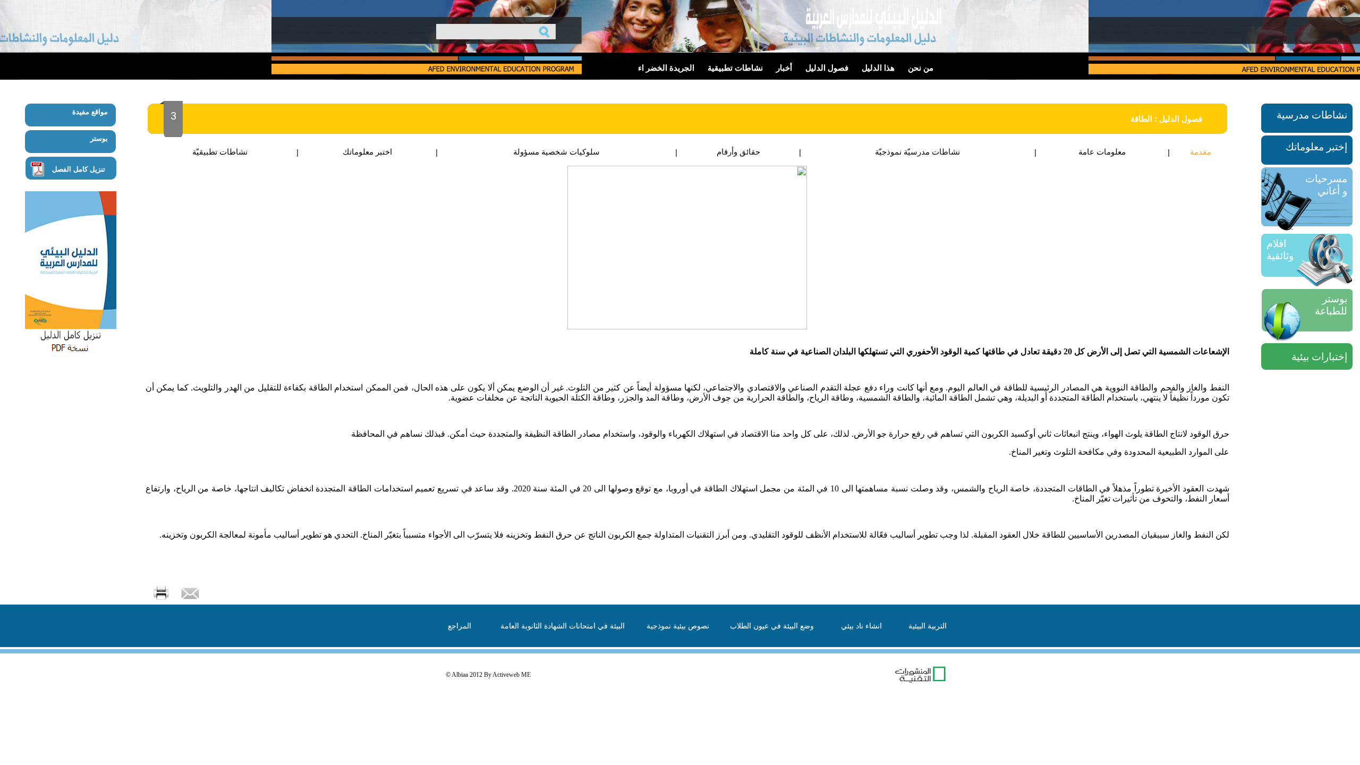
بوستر (99, 138)
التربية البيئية (927, 626)
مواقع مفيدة (90, 112)
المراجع (459, 626)
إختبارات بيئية (1319, 356)
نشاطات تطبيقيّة (220, 151)
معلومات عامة (1102, 151)
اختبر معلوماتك (367, 151)
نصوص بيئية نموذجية (678, 626)
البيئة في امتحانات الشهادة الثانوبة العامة (562, 626)
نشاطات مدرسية (1312, 115)
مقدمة (1200, 151)
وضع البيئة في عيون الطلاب (772, 626)
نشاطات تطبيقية (735, 68)
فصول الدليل (826, 68)
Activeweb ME (511, 674)
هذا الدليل (878, 68)
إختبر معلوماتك (1316, 146)
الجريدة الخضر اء (666, 68)
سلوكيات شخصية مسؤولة (556, 151)
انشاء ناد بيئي (861, 626)
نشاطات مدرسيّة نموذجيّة (917, 151)
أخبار (784, 68)
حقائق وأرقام (738, 151)
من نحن (920, 68)
